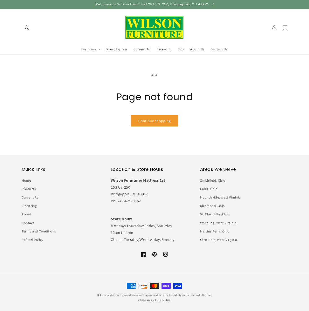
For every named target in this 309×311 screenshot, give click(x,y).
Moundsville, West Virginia (220, 197)
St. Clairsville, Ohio (215, 214)
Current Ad (30, 197)
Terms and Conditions (39, 231)
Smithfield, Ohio (212, 180)
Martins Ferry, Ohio (215, 231)
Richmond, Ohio (212, 206)
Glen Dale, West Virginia (218, 240)
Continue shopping (154, 121)
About (26, 214)
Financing (29, 206)
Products (29, 189)
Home (26, 180)
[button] (27, 27)
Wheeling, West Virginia (218, 223)
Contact (28, 223)
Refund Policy (32, 240)
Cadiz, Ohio (209, 189)
